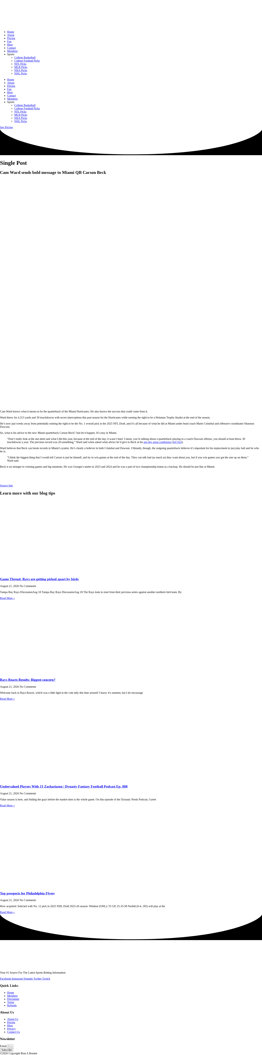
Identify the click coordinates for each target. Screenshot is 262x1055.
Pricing (11, 38)
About (10, 35)
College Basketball (24, 57)
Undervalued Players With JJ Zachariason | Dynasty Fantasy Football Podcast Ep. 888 (64, 786)
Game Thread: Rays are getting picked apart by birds (39, 579)
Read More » (7, 598)
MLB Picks (20, 67)
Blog (10, 44)
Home (10, 31)
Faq (9, 41)
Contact (11, 47)
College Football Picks (27, 60)
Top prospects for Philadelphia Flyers (27, 893)
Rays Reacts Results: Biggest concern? (27, 680)
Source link (6, 485)
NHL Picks (20, 73)
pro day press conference (158, 442)
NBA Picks (20, 70)
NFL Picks (20, 63)
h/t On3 (177, 442)
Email (3, 1046)
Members (12, 51)
